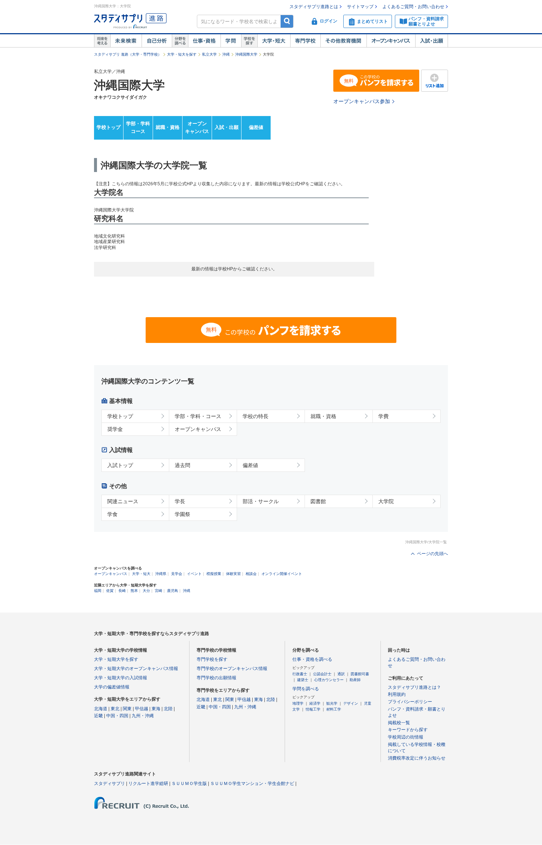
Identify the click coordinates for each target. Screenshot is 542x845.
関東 (127, 708)
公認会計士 (322, 674)
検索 (287, 21)
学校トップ (109, 127)
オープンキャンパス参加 (361, 101)
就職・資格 (168, 127)
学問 (230, 41)
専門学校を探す (212, 659)
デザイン (350, 703)
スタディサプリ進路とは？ (414, 687)
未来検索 (126, 41)
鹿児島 (172, 591)
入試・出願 (431, 41)
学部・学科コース (138, 127)
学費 (383, 416)
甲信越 (141, 708)
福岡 (97, 591)
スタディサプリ (109, 783)
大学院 (386, 501)
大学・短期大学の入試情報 (120, 677)
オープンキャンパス (390, 41)
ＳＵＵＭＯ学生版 (189, 783)
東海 (156, 708)
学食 (112, 514)
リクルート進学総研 (148, 783)
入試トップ (120, 465)
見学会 (176, 574)
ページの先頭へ (432, 553)
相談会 (251, 574)
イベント (194, 574)
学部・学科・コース (198, 416)
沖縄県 (160, 574)
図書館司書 (360, 674)
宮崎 (158, 591)
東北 (115, 708)
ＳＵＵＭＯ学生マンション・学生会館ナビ (252, 783)
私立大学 (209, 54)
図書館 (318, 501)
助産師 (355, 680)
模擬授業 (213, 574)
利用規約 (397, 694)
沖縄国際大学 (246, 54)
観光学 (331, 703)
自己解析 (157, 41)
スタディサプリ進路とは (313, 6)
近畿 (98, 715)
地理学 (297, 703)
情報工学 (313, 709)
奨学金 (115, 429)
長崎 (122, 591)
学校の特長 (255, 416)
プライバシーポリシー (410, 701)
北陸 (168, 708)
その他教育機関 (343, 41)
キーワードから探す (408, 729)
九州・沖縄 (143, 715)
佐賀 (110, 591)
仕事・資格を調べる (312, 659)
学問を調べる (305, 688)
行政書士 (299, 674)
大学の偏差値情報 (111, 687)
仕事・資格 (204, 41)
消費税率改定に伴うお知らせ (416, 758)
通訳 (341, 674)
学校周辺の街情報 (405, 737)
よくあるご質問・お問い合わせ (413, 6)
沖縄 (226, 54)
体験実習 (233, 574)
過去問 (182, 465)
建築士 (302, 680)
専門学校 (305, 41)
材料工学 (333, 709)
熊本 (134, 591)
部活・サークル (261, 501)
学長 (180, 501)
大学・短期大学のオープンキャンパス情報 (136, 668)
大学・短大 (273, 41)
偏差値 (256, 127)
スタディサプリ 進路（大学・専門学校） (127, 54)
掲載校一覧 (399, 722)
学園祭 (182, 514)
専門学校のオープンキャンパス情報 (232, 668)
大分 (146, 591)
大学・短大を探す (182, 54)
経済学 (314, 703)
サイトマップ (360, 6)
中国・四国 (117, 715)
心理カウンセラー (329, 680)
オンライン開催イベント (281, 574)
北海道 (100, 708)
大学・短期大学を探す (116, 659)
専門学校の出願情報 (216, 677)
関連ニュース (122, 501)
